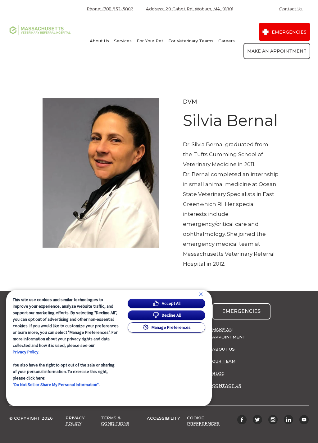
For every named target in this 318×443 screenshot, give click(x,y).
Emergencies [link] (289, 32)
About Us (99, 40)
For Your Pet (150, 40)
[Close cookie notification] (201, 294)
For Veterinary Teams (190, 40)
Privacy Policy (26, 352)
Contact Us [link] (290, 9)
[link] (40, 32)
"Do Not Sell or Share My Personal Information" (56, 384)
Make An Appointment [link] (277, 51)
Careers (226, 40)
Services (123, 40)
